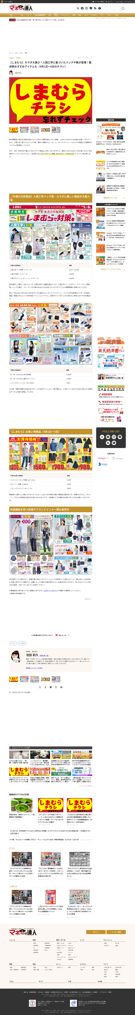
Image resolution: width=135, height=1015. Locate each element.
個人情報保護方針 (87, 992)
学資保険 (23, 969)
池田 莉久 (32, 655)
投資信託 (36, 945)
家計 (105, 974)
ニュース (28, 15)
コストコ (70, 945)
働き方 (106, 969)
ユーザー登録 (116, 932)
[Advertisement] (50, 718)
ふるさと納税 (48, 969)
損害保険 (23, 967)
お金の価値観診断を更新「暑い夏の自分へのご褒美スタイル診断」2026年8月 (40, 20)
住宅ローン (60, 967)
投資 (49, 15)
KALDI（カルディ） (62, 945)
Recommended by (83, 786)
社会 (93, 969)
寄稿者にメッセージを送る (34, 668)
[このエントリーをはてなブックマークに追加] (61, 687)
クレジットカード (73, 957)
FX (34, 948)
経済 (82, 969)
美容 (69, 955)
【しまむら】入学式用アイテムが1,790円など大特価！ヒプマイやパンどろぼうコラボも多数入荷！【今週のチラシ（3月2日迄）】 (50, 832)
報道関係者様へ (33, 992)
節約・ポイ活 (56, 15)
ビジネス (94, 15)
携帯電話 (70, 959)
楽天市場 (70, 950)
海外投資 (36, 950)
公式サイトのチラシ (51, 590)
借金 (69, 967)
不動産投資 (48, 945)
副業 (93, 967)
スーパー (70, 952)
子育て (117, 972)
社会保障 (117, 974)
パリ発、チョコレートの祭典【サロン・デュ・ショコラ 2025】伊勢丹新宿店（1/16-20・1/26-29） (50, 839)
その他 (116, 15)
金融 (116, 945)
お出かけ (106, 945)
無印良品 (59, 952)
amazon (59, 959)
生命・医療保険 (14, 969)
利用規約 (66, 992)
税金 (79, 15)
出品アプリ (71, 948)
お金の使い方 (107, 967)
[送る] (50, 687)
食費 (58, 955)
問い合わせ (41, 992)
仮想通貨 (47, 948)
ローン (86, 15)
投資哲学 (36, 952)
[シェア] (45, 687)
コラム (109, 15)
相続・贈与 (36, 969)
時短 (116, 976)
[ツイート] (40, 687)
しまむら (22, 643)
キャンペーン (65, 15)
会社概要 (95, 992)
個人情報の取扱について (75, 992)
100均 (69, 943)
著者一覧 (26, 992)
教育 (105, 976)
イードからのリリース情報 (104, 992)
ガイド (41, 981)
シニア (82, 940)
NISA (46, 950)
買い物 (117, 943)
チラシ (14, 643)
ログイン (96, 932)
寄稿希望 (47, 992)
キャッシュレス (61, 957)
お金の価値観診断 (40, 15)
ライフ (102, 15)
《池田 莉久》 (88, 599)
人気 (21, 15)
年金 (46, 967)
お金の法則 (118, 967)
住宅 (105, 972)
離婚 (116, 969)
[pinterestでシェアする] (56, 687)
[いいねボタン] (61, 635)
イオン (59, 950)
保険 (74, 15)
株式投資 (47, 943)
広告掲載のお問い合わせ (57, 992)
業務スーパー (60, 948)
